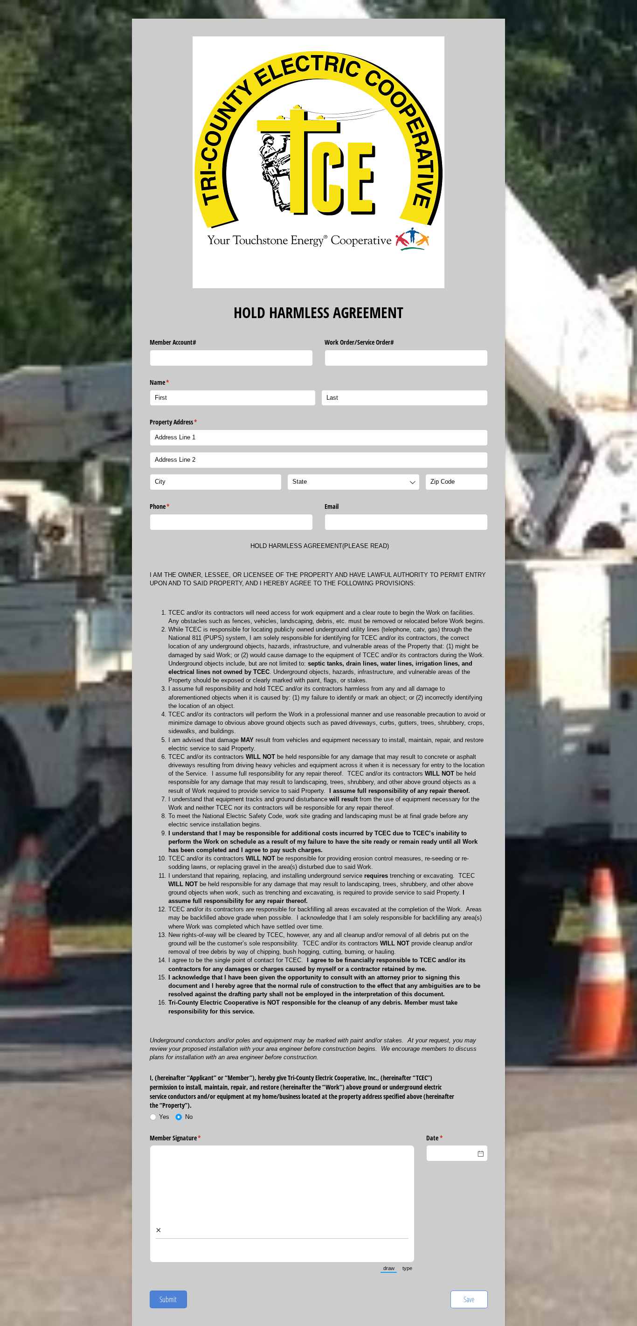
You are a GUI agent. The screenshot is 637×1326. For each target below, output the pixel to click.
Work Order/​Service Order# (359, 342)
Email (332, 506)
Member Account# (173, 342)
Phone (171, 506)
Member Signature (186, 1137)
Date (445, 1137)
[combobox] (353, 482)
